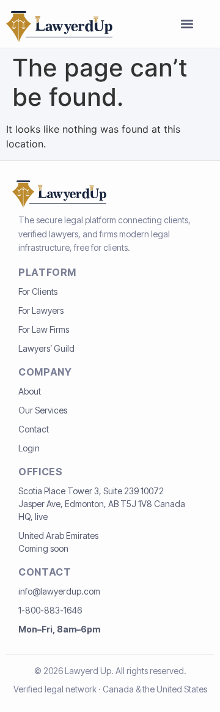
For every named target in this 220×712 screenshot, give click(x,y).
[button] (187, 24)
